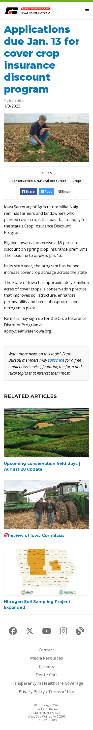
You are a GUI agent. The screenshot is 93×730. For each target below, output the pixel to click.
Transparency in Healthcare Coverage (46, 683)
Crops (77, 181)
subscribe (56, 360)
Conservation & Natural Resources (38, 181)
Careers (46, 666)
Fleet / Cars (47, 674)
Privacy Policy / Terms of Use (46, 691)
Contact (46, 650)
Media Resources (46, 658)
